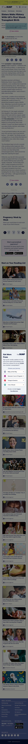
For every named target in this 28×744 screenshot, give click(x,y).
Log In (18, 389)
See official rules (14, 391)
